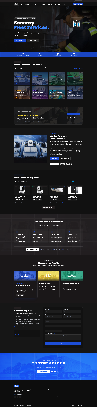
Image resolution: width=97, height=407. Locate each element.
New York (58, 392)
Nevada (58, 389)
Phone (64, 314)
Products (43, 4)
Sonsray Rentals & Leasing (43, 402)
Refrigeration (36, 4)
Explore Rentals (68, 292)
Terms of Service (80, 405)
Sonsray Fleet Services (34, 402)
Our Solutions (19, 40)
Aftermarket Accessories (47, 391)
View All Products (47, 207)
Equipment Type (48, 328)
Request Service (43, 371)
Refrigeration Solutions (47, 387)
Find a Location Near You (20, 394)
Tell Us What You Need (50, 333)
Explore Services (73, 114)
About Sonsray (74, 387)
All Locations (59, 396)
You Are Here (20, 295)
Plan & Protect (58, 4)
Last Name (65, 309)
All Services (45, 394)
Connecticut (59, 391)
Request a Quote (78, 4)
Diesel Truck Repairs (46, 389)
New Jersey (59, 394)
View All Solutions (78, 68)
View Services (54, 371)
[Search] (71, 4)
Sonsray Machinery (26, 402)
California (58, 387)
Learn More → (54, 158)
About (64, 4)
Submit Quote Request (62, 343)
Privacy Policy (74, 405)
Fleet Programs (45, 392)
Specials (50, 4)
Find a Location (20, 44)
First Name (47, 309)
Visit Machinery (44, 292)
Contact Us (74, 117)
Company (47, 319)
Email (46, 314)
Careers (72, 389)
